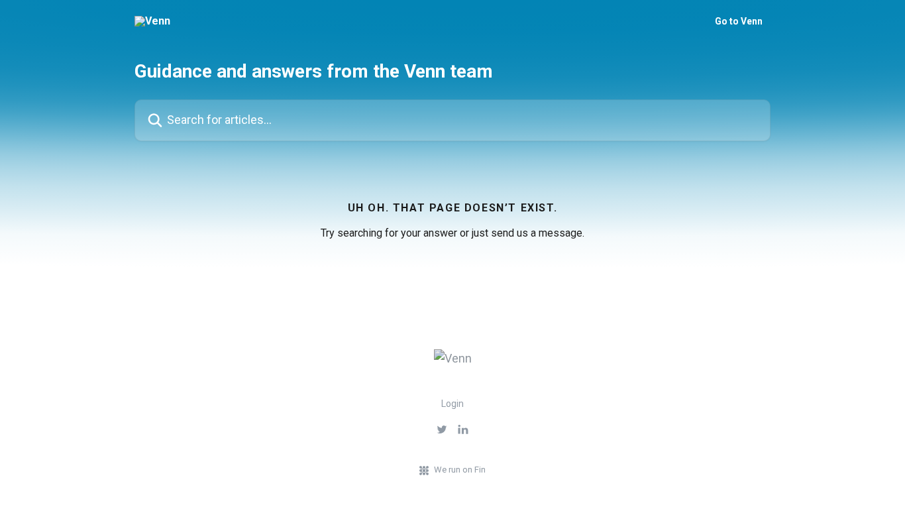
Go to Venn (739, 21)
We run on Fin (460, 470)
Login (452, 403)
